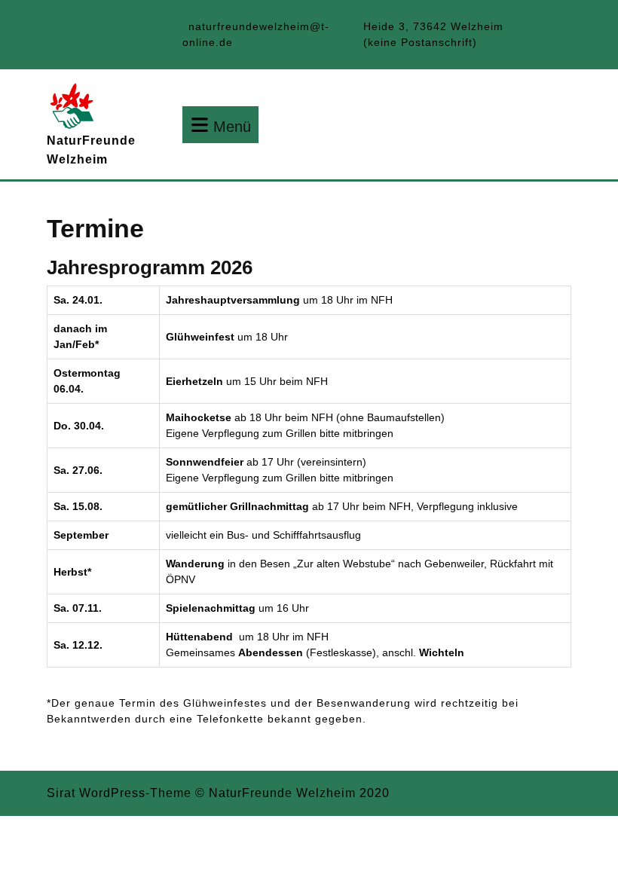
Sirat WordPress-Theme (119, 793)
